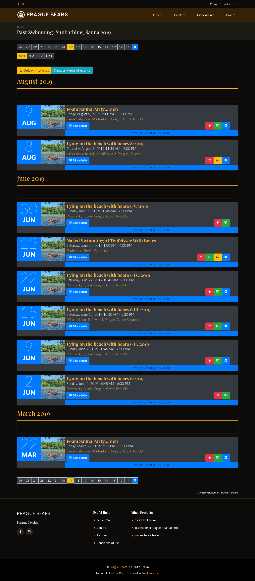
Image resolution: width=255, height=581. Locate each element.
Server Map (104, 520)
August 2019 (34, 81)
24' (35, 47)
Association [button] (204, 15)
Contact (102, 527)
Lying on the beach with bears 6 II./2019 (108, 344)
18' (78, 47)
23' (42, 47)
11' (128, 47)
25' (28, 47)
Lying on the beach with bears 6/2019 (105, 378)
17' (85, 47)
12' (121, 47)
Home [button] (156, 15)
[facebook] (19, 4)
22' (49, 47)
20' (64, 47)
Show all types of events (72, 70)
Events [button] (178, 15)
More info (79, 125)
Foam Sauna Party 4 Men (92, 109)
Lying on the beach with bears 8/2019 (105, 143)
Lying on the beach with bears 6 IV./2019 (108, 275)
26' (21, 47)
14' (107, 47)
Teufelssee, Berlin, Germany (87, 251)
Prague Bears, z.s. (121, 567)
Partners (102, 535)
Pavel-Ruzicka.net (150, 573)
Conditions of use (108, 543)
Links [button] (229, 15)
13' (114, 47)
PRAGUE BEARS (47, 14)
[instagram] (23, 4)
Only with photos (36, 70)
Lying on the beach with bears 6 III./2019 (109, 309)
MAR (49, 56)
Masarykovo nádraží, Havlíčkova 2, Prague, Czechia (104, 154)
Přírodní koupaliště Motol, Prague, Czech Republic (103, 319)
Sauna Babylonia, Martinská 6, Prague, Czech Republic (106, 119)
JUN (40, 56)
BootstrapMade (117, 573)
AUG (31, 56)
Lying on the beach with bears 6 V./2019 (107, 206)
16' (92, 47)
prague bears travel (146, 535)
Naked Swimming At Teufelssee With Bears (111, 240)
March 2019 (33, 413)
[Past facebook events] (135, 47)
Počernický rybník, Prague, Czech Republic (97, 216)
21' (56, 47)
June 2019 (30, 178)
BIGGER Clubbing (145, 520)
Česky (214, 4)
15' (99, 47)
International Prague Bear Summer (156, 527)
